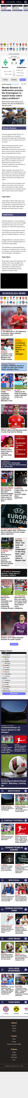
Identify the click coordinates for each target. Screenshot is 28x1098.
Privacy (14, 1041)
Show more (14, 644)
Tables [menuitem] (19, 2)
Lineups (5, 79)
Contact (14, 1028)
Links (14, 1060)
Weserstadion (14, 56)
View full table (14, 693)
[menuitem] (3, 2)
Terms (14, 1039)
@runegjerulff (15, 84)
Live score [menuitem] (10, 2)
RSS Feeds (14, 1057)
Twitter (14, 1052)
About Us (14, 1025)
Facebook (14, 1054)
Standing (13, 79)
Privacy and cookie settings (14, 1044)
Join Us (14, 1030)
